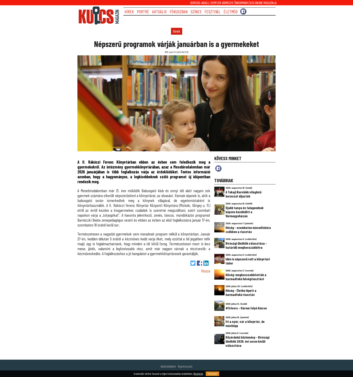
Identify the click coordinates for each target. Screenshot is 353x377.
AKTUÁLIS (159, 11)
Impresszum (185, 366)
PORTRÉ (143, 11)
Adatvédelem (168, 366)
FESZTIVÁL (212, 11)
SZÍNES (196, 11)
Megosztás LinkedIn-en (206, 263)
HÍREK (129, 11)
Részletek (198, 373)
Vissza (205, 270)
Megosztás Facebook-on (199, 263)
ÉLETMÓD (230, 11)
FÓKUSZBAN (179, 11)
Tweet (192, 263)
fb (218, 168)
